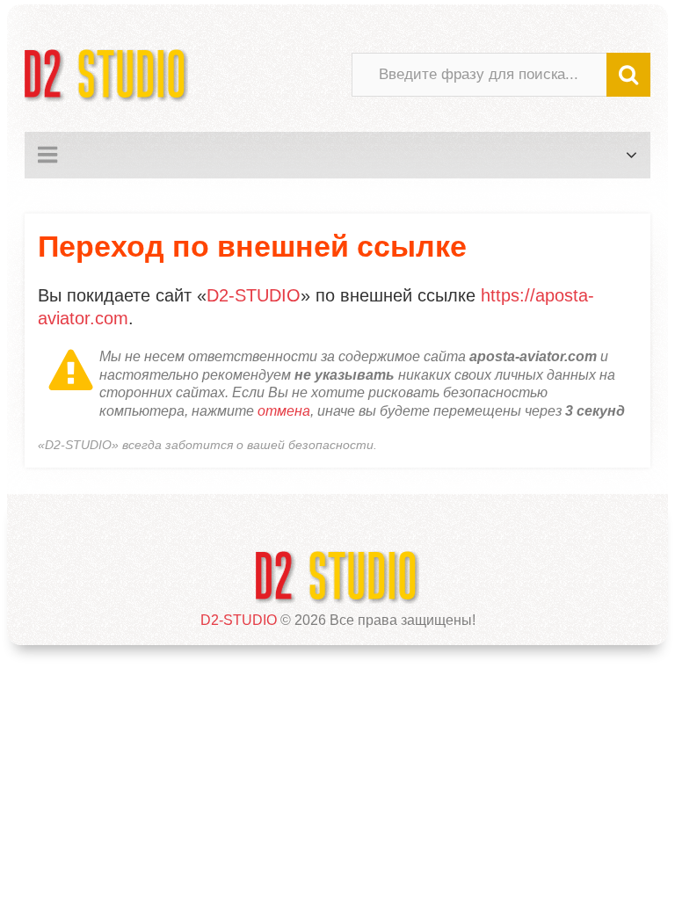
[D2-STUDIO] (107, 75)
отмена (284, 410)
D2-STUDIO (254, 295)
